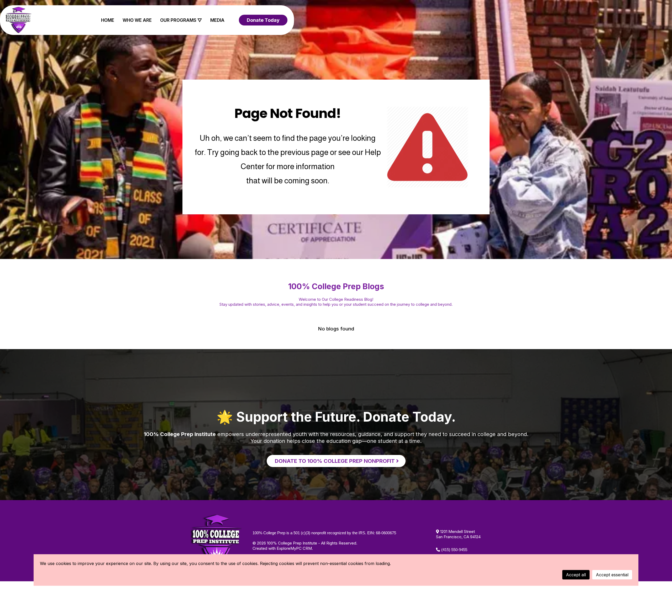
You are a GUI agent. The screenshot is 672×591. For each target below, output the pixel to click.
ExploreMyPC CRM (294, 548)
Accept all (576, 574)
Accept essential (612, 574)
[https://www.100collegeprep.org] (19, 20)
